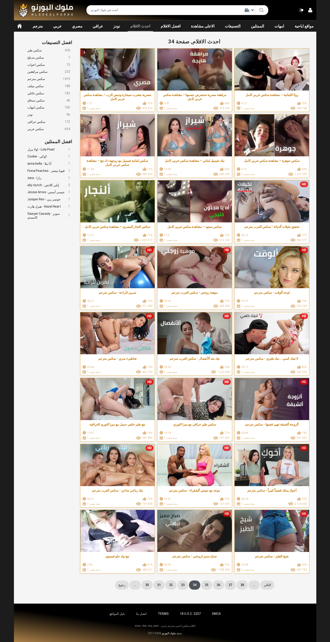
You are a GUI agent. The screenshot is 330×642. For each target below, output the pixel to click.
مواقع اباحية (304, 26)
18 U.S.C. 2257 (190, 613)
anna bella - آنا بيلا (48, 163)
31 (159, 585)
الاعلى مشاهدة (203, 26)
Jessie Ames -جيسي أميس (48, 192)
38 (242, 585)
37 (230, 585)
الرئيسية (19, 26)
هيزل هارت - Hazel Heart (48, 206)
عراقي (98, 26)
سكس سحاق (48, 100)
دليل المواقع (117, 613)
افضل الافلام (171, 26)
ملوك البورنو (169, 633)
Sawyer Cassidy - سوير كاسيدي (48, 215)
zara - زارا (48, 178)
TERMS (163, 613)
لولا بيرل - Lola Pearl (48, 149)
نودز (116, 26)
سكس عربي (48, 129)
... (135, 585)
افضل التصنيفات (57, 42)
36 (218, 585)
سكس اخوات (48, 64)
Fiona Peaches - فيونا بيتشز (48, 171)
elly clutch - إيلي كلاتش (48, 185)
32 (171, 585)
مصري (77, 26)
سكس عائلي (48, 93)
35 (206, 585)
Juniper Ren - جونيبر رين (48, 199)
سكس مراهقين (48, 71)
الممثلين (257, 26)
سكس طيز (48, 50)
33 (183, 585)
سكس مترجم (48, 79)
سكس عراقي (48, 122)
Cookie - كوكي (48, 156)
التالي (267, 585)
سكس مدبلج (48, 57)
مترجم (38, 26)
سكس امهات (48, 107)
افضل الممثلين (58, 141)
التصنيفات (233, 26)
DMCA (216, 613)
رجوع (122, 585)
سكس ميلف (48, 86)
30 (147, 585)
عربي (57, 26)
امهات (279, 26)
